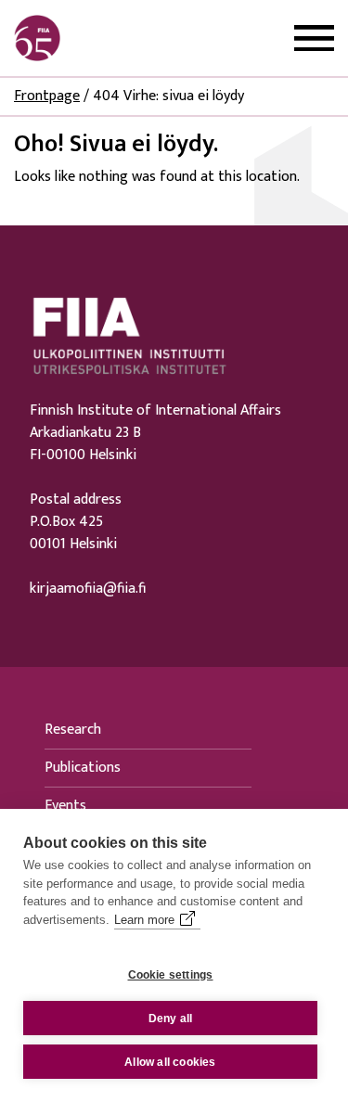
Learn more (144, 920)
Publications (83, 767)
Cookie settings (170, 974)
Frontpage (47, 96)
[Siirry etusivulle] (103, 38)
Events (65, 805)
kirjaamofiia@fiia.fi (88, 589)
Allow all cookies (169, 1062)
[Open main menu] (314, 38)
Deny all (170, 1018)
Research (73, 729)
